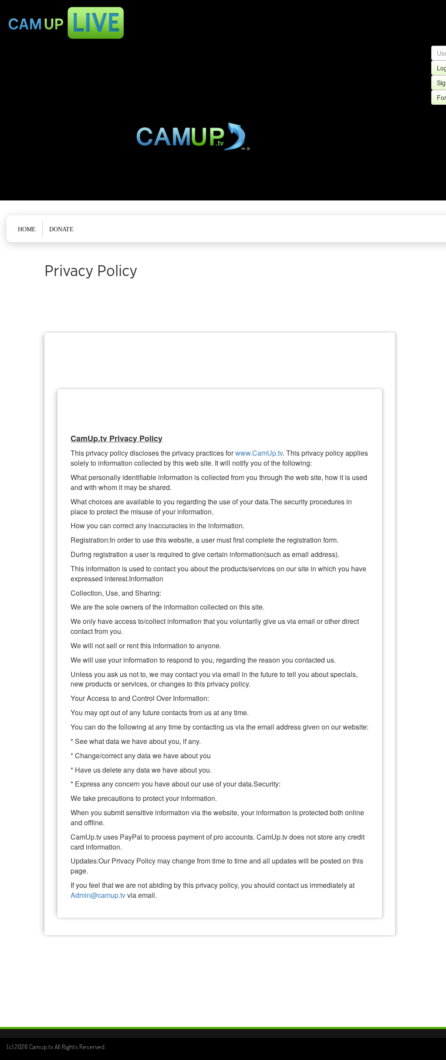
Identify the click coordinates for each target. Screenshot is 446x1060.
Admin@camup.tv (98, 895)
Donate (61, 229)
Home (27, 229)
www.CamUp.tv (259, 453)
